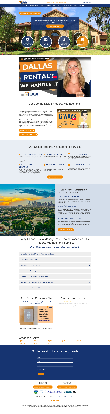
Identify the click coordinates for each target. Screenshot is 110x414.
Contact (79, 5)
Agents (67, 5)
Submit (41, 374)
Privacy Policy (61, 396)
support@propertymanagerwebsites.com (62, 406)
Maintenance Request (61, 2)
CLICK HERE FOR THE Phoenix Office (30, 13)
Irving (63, 340)
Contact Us (67, 396)
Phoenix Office (67, 381)
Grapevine (78, 340)
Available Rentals (47, 5)
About (71, 5)
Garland (35, 343)
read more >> (49, 329)
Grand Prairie (23, 343)
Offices (75, 5)
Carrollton (50, 343)
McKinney (50, 341)
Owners (53, 5)
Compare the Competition (28, 134)
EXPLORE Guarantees (66, 230)
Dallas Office (43, 381)
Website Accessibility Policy (76, 406)
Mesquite (78, 341)
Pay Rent (53, 2)
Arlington (50, 340)
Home (27, 5)
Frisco (63, 341)
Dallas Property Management (43, 387)
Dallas (21, 340)
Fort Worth (36, 340)
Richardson (22, 341)
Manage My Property (27, 130)
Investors (41, 5)
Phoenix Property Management (67, 387)
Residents (58, 5)
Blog (83, 5)
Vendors (63, 5)
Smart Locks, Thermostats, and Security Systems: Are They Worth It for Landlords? (36, 302)
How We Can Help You (55, 177)
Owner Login (47, 2)
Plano (35, 341)
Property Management (34, 5)
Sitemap (72, 396)
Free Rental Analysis (55, 26)
